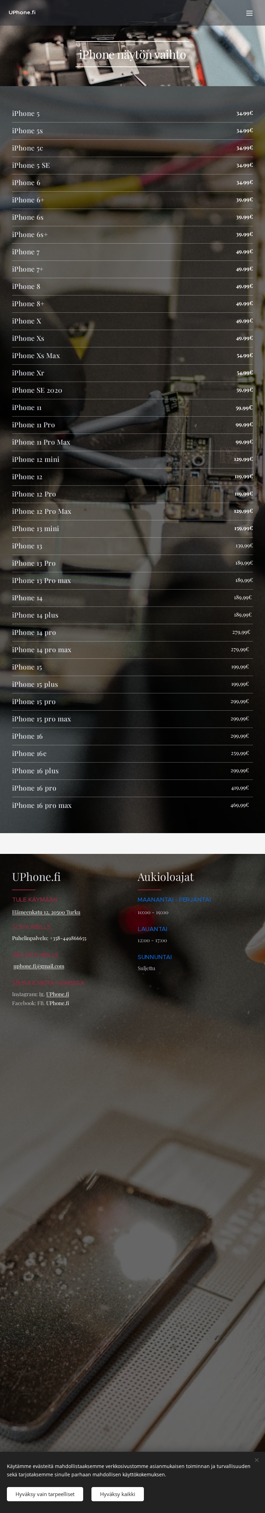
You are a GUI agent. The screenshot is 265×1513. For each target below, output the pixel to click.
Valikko (249, 13)
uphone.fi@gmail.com (38, 966)
